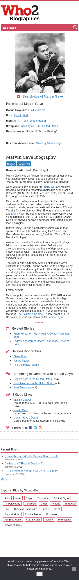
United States (50, 126)
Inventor (49, 519)
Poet (6, 509)
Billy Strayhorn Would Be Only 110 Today (31, 471)
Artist (57, 509)
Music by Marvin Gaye (49, 143)
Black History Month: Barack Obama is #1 (32, 456)
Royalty (46, 509)
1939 (25, 115)
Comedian (30, 503)
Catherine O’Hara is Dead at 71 (24, 463)
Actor (7, 498)
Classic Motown (22, 399)
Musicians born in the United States (34, 383)
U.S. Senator (33, 519)
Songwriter (24, 164)
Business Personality (25, 509)
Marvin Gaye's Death (25, 417)
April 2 (17, 115)
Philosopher (64, 519)
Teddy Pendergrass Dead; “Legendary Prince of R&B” (41, 342)
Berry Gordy (51, 186)
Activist (56, 503)
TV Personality (12, 503)
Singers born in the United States (32, 379)
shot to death (37, 120)
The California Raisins (30, 314)
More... (5, 479)
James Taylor (55, 317)
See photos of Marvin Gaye (43, 96)
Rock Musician (12, 514)
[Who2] (20, 10)
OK (39, 573)
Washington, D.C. (31, 126)
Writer (18, 498)
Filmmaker (43, 498)
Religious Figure (12, 519)
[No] (74, 569)
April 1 (17, 120)
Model (43, 503)
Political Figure (61, 498)
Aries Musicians (22, 387)
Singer (11, 164)
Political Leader (33, 514)
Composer (51, 514)
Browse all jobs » (13, 525)
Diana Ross (18, 213)
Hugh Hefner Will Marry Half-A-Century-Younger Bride (41, 335)
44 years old (38, 110)
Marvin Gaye (20, 410)
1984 (25, 120)
